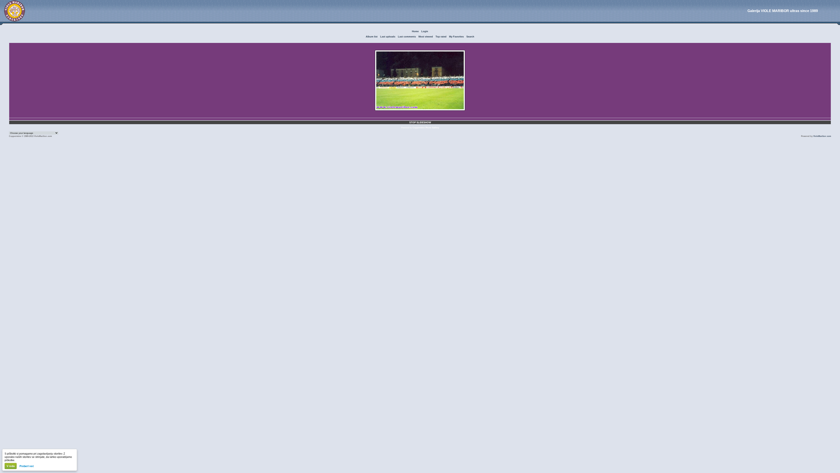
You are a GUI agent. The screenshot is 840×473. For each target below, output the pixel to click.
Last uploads (387, 36)
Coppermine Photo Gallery (426, 128)
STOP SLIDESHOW (420, 122)
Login (424, 31)
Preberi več (26, 466)
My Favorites (456, 36)
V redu (11, 466)
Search (470, 36)
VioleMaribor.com (822, 136)
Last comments (407, 36)
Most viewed (425, 36)
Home (415, 31)
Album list (372, 36)
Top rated (441, 36)
